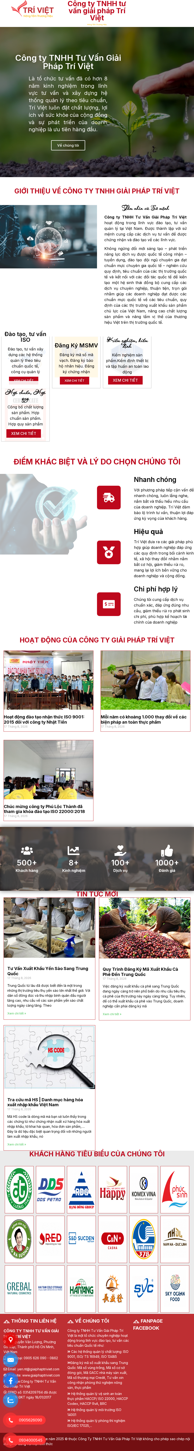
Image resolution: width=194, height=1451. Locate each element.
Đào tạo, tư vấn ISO (25, 337)
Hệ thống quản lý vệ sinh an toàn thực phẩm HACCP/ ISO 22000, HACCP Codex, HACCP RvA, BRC (97, 1399)
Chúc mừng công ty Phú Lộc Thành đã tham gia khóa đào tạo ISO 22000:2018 (44, 809)
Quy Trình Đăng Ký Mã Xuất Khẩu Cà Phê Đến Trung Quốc (140, 972)
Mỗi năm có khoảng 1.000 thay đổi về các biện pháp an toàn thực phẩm (144, 719)
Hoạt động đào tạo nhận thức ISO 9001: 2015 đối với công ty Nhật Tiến (44, 719)
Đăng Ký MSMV (76, 345)
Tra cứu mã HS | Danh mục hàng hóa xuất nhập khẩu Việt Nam (45, 1102)
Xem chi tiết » (16, 1013)
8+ (74, 862)
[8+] (73, 851)
